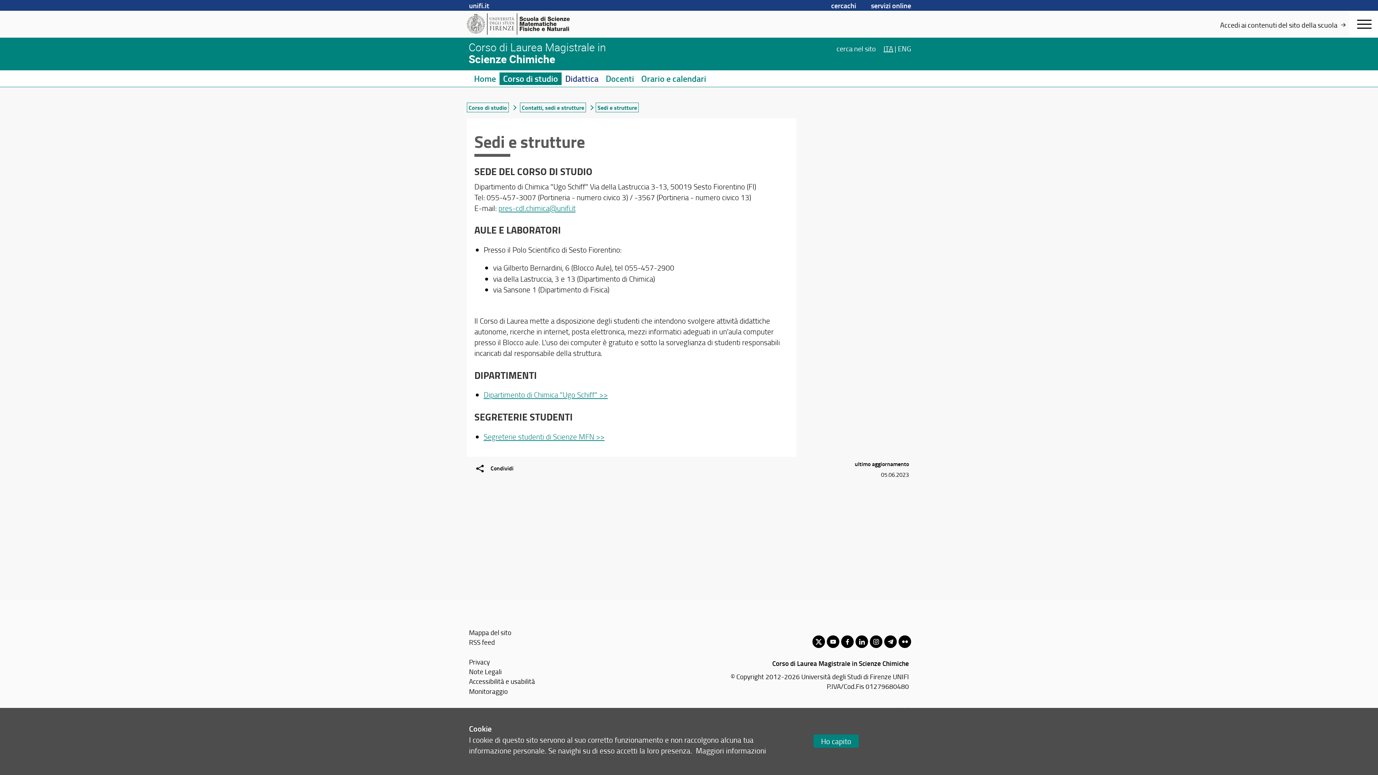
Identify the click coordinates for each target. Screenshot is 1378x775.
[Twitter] (818, 641)
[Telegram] (890, 641)
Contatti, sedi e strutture (553, 107)
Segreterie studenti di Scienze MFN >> (544, 436)
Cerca (856, 48)
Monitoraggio (488, 691)
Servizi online (891, 5)
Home (485, 78)
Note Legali (485, 671)
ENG (904, 48)
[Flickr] (905, 641)
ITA (888, 48)
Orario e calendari (673, 78)
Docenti (620, 78)
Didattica (582, 78)
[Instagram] (876, 641)
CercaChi (843, 5)
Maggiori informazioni (731, 750)
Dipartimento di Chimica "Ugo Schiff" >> (546, 394)
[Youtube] (833, 641)
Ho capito (836, 741)
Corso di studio (530, 78)
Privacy (479, 662)
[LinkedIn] (862, 641)
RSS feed (482, 642)
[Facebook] (847, 641)
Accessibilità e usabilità (502, 681)
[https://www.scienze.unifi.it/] (522, 24)
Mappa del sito (490, 632)
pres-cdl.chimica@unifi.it (537, 208)
